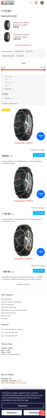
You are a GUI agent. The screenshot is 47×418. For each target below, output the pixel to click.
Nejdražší (29, 51)
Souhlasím (33, 412)
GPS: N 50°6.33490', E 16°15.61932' (13, 383)
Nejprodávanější (8, 56)
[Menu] (42, 3)
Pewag (9, 98)
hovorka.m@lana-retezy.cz (14, 329)
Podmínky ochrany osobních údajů (13, 310)
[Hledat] (30, 3)
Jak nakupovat (6, 299)
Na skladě (10, 76)
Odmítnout (12, 412)
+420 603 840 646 (10, 336)
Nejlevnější (19, 51)
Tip (7, 86)
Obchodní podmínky (8, 307)
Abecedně (20, 56)
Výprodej (9, 89)
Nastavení (22, 405)
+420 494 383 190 (10, 332)
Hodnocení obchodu (8, 313)
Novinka (9, 83)
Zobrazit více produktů (22, 45)
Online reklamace (7, 304)
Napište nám (5, 316)
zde (26, 400)
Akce (8, 80)
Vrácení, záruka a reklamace (11, 302)
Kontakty (4, 318)
